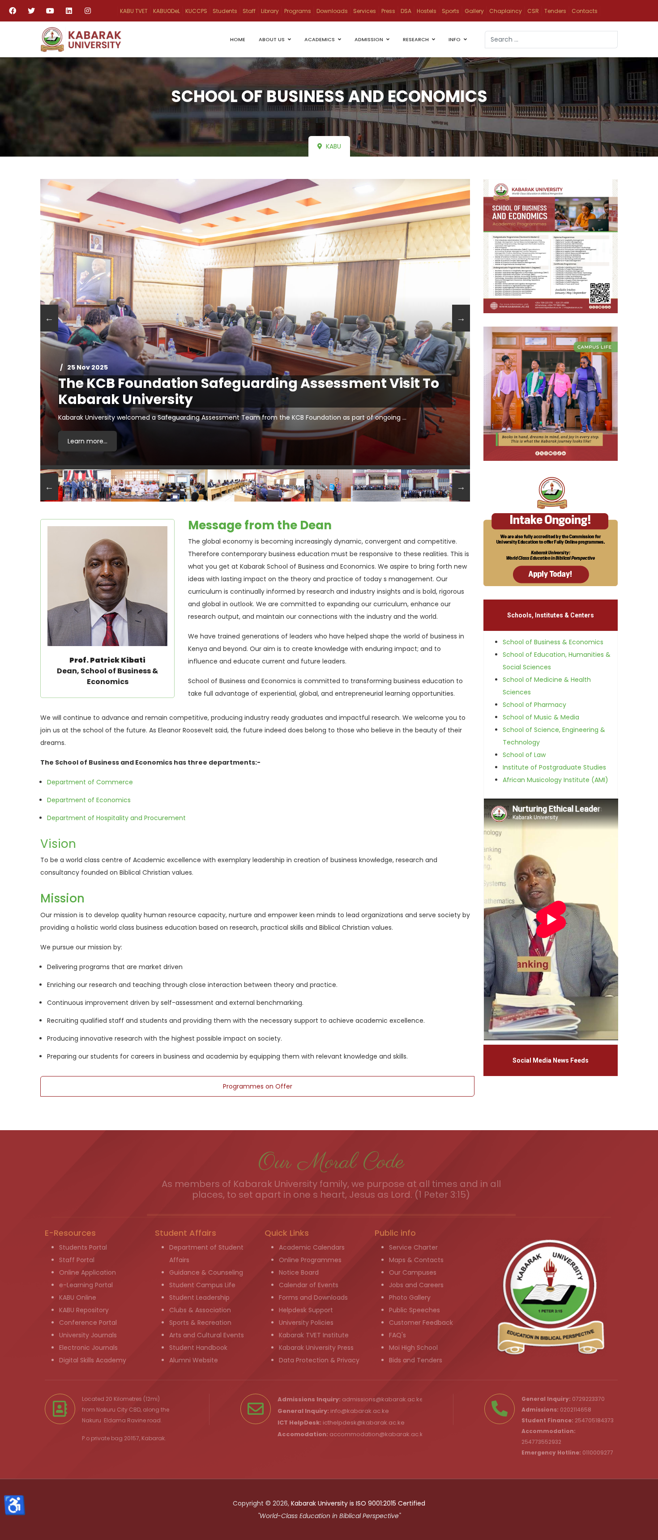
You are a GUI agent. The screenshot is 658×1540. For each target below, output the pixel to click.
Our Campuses (412, 1272)
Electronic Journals (88, 1347)
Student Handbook (198, 1347)
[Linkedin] (69, 11)
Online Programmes (310, 1259)
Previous (49, 318)
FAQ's (397, 1335)
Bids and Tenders (415, 1360)
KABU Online (77, 1297)
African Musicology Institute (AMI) (555, 779)
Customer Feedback (421, 1322)
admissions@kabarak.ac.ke (382, 1399)
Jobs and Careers (416, 1284)
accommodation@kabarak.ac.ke (378, 1434)
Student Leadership (199, 1297)
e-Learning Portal (86, 1284)
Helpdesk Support (306, 1310)
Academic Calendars (312, 1247)
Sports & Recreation (200, 1322)
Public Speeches (414, 1310)
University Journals (88, 1335)
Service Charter (413, 1247)
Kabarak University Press (316, 1347)
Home (237, 39)
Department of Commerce (90, 782)
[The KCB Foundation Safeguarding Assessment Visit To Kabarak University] (255, 322)
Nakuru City (112, 1409)
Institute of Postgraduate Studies (554, 767)
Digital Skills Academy (92, 1360)
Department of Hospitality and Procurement (116, 817)
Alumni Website (193, 1360)
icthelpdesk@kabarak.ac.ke (364, 1422)
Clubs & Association (200, 1310)
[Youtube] (50, 11)
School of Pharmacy (534, 704)
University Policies (306, 1322)
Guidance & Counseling (206, 1272)
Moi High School (413, 1347)
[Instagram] (88, 11)
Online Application (87, 1272)
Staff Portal (76, 1259)
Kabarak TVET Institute (314, 1335)
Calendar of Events (308, 1284)
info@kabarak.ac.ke (359, 1411)
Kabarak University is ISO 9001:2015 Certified (358, 1503)
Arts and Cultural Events (206, 1335)
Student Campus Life (202, 1284)
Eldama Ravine (125, 1420)
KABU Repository (84, 1310)
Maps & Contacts (416, 1259)
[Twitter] (31, 11)
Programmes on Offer (257, 1086)
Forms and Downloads (313, 1297)
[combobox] (551, 39)
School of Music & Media (541, 717)
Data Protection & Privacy (319, 1360)
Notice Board (299, 1272)
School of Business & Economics (553, 642)
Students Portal (83, 1247)
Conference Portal (88, 1322)
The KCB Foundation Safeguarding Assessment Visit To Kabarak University (248, 391)
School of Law (524, 754)
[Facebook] (12, 11)
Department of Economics (89, 800)
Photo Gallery (410, 1297)
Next (461, 318)
